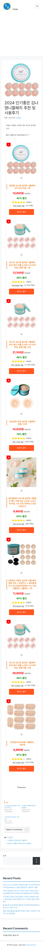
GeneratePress (31, 945)
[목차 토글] (25, 830)
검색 (4, 856)
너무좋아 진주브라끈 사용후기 (17, 840)
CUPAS (10, 837)
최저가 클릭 (21, 212)
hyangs (15, 9)
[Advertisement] (21, 34)
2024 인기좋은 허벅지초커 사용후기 (19, 844)
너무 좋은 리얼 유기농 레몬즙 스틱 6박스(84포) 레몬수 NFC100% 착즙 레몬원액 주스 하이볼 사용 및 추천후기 (21, 899)
